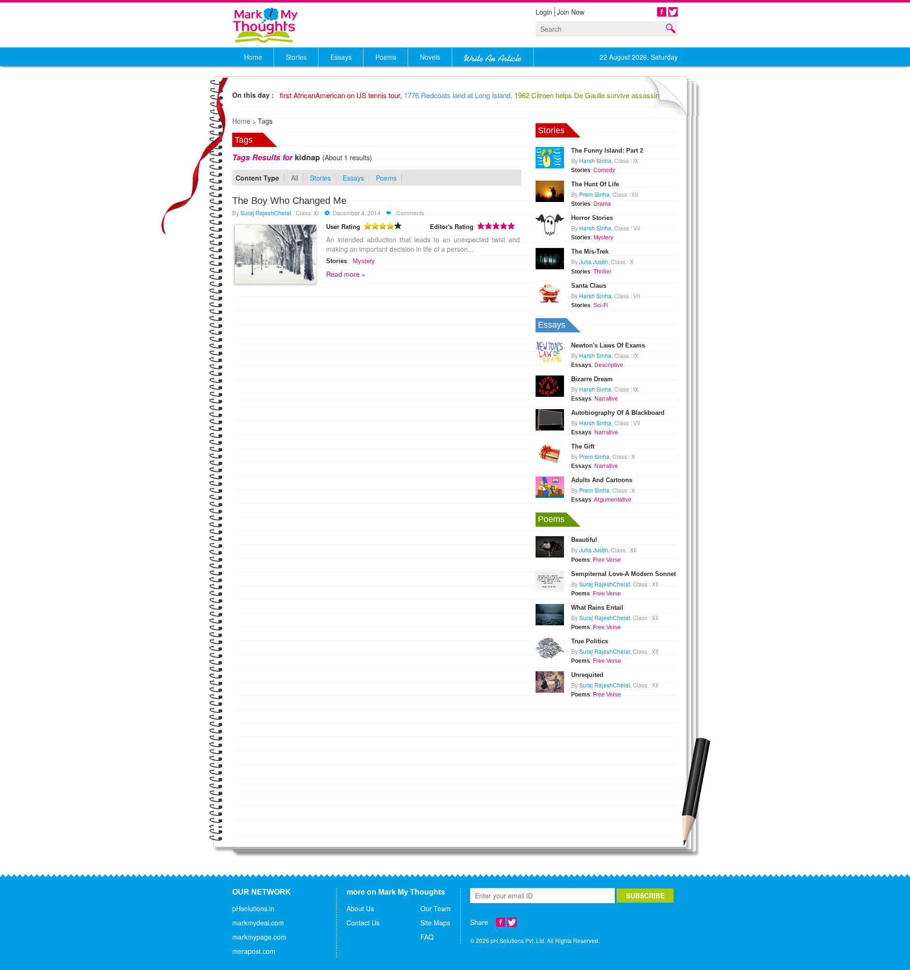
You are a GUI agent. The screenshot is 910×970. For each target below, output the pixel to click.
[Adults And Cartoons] (550, 486)
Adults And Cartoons (601, 480)
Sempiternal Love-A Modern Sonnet (623, 573)
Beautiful (584, 539)
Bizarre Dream (592, 379)
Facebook (661, 12)
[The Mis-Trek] (550, 258)
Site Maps (435, 922)
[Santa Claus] (550, 291)
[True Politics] (550, 647)
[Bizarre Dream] (550, 385)
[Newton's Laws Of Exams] (550, 351)
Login (544, 12)
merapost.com (253, 951)
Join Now (570, 12)
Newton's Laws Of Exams (608, 345)
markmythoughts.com (265, 25)
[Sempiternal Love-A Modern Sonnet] (550, 580)
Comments (409, 213)
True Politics (589, 641)
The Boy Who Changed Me (289, 200)
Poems (386, 178)
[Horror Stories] (550, 224)
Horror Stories (592, 217)
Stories (320, 178)
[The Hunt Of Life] (550, 190)
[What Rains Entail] (550, 613)
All (294, 178)
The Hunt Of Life (595, 184)
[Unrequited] (550, 681)
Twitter (673, 12)
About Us (360, 908)
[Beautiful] (550, 546)
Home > (244, 121)
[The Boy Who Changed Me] (275, 254)
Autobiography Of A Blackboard (617, 412)
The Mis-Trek (590, 251)
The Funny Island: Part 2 (607, 150)
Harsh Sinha (595, 160)
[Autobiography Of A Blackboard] (550, 418)
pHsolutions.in (253, 908)
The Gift (582, 446)
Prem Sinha (594, 194)
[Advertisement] (607, 759)
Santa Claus (588, 285)
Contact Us (363, 922)
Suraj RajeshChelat (265, 213)
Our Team (435, 908)
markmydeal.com (258, 922)
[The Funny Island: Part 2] (550, 156)
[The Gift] (550, 452)
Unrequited (587, 674)
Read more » (345, 274)
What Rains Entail (597, 607)
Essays (353, 178)
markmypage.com (259, 937)
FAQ (427, 937)
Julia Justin (593, 261)
